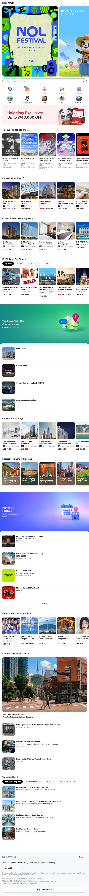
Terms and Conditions (9, 863)
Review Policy (50, 863)
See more (44, 604)
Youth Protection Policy (37, 863)
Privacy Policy (23, 863)
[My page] (85, 3)
